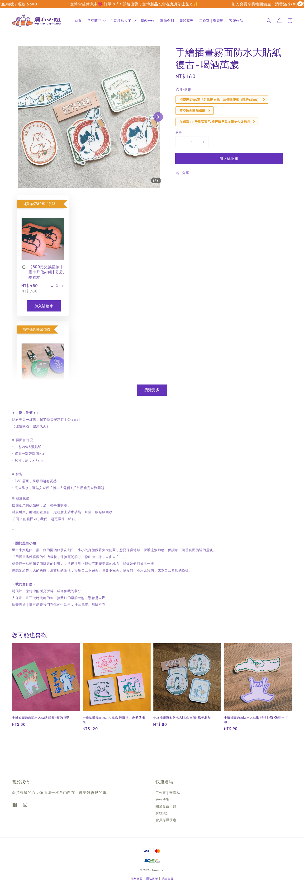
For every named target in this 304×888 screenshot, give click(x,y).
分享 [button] (185, 172)
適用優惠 (183, 89)
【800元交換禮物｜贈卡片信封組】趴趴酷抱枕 (46, 272)
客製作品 (236, 20)
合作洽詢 (162, 799)
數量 (179, 133)
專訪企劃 (167, 20)
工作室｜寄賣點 (211, 20)
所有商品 (94, 20)
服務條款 (137, 878)
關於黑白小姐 (166, 806)
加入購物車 (228, 158)
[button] (269, 20)
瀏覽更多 (152, 389)
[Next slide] (158, 117)
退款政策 (168, 878)
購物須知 (162, 813)
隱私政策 (152, 878)
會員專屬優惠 (166, 820)
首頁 (78, 20)
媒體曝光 (187, 20)
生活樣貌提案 (120, 20)
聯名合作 (147, 20)
